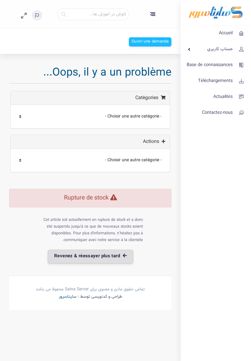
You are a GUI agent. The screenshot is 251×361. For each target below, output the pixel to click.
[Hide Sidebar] (152, 14)
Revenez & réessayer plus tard (88, 256)
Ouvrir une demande (150, 41)
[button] (39, 15)
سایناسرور (68, 297)
